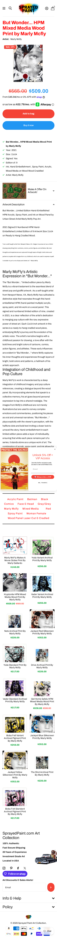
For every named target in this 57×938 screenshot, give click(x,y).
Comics (9, 503)
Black (44, 499)
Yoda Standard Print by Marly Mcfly (14, 666)
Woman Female (36, 513)
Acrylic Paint (15, 499)
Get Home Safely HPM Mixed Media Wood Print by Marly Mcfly (42, 702)
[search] (10, 8)
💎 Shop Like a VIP (42, 477)
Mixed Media (30, 508)
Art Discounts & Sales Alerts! (18, 880)
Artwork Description (14, 204)
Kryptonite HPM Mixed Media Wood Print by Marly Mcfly (15, 597)
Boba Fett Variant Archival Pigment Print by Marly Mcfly (15, 738)
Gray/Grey (44, 503)
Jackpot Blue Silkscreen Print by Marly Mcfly (42, 736)
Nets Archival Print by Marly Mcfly (15, 632)
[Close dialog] (55, 449)
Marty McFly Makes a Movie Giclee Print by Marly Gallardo (15, 560)
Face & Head (26, 503)
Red (48, 508)
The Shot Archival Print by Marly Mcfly (42, 773)
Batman (32, 499)
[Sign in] (46, 8)
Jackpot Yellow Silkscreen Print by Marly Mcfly (15, 775)
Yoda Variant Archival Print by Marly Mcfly (42, 559)
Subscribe (50, 887)
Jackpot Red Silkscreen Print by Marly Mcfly (42, 632)
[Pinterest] (11, 868)
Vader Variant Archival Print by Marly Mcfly (42, 595)
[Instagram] (4, 868)
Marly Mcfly (16, 39)
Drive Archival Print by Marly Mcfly (42, 666)
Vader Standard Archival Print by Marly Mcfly (15, 700)
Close (28, 898)
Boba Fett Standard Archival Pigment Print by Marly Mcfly (15, 811)
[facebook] (18, 868)
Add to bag (28, 113)
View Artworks (4, 8)
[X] (25, 868)
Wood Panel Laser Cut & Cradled (28, 518)
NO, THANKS (42, 482)
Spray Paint (15, 513)
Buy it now (28, 125)
